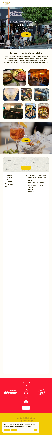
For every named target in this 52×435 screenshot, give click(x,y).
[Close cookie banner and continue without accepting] (36, 430)
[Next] (48, 3)
